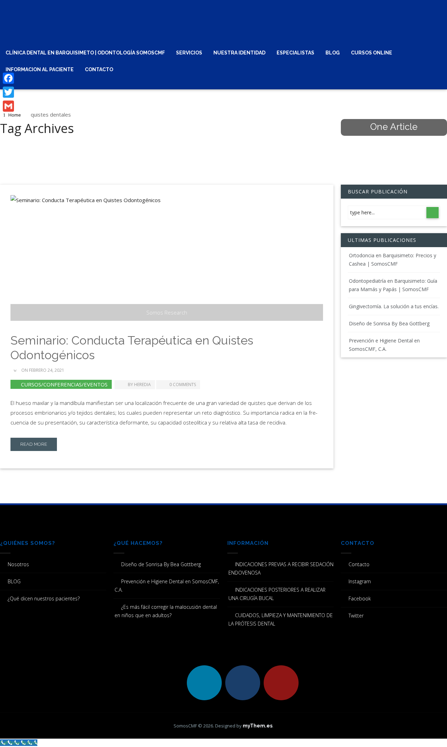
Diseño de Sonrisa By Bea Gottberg (389, 323)
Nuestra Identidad (239, 53)
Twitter (356, 615)
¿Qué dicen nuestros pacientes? (44, 598)
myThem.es (257, 725)
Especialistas (295, 53)
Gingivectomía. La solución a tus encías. (394, 306)
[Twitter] (8, 92)
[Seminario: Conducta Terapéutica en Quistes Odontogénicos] (166, 258)
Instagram (360, 581)
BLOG (332, 53)
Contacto (99, 69)
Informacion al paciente (40, 69)
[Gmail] (8, 106)
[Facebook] (8, 78)
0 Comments (182, 384)
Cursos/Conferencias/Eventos (64, 384)
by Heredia (139, 384)
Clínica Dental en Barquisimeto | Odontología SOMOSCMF (85, 53)
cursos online (371, 53)
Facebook (360, 598)
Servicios (189, 53)
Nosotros (18, 564)
